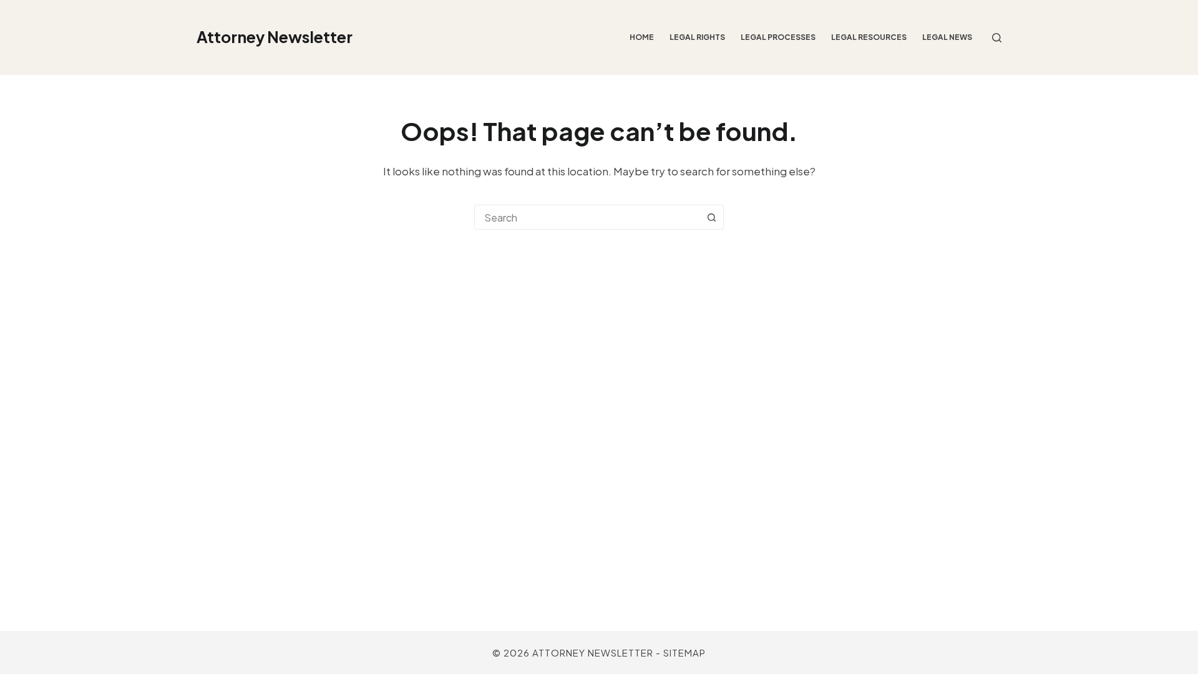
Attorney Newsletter (275, 37)
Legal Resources (869, 37)
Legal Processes (778, 37)
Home (642, 37)
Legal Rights (697, 37)
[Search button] (711, 217)
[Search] (996, 37)
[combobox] (587, 217)
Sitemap (684, 652)
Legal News (947, 37)
